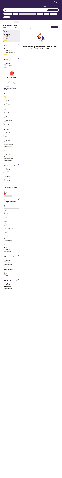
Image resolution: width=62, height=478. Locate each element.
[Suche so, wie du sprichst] (58, 7)
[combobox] (14, 10)
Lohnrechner (19, 1)
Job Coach (26, 1)
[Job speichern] (18, 31)
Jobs (9, 1)
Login (58, 1)
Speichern (48, 27)
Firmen (13, 1)
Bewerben (55, 27)
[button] (50, 7)
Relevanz (16, 27)
